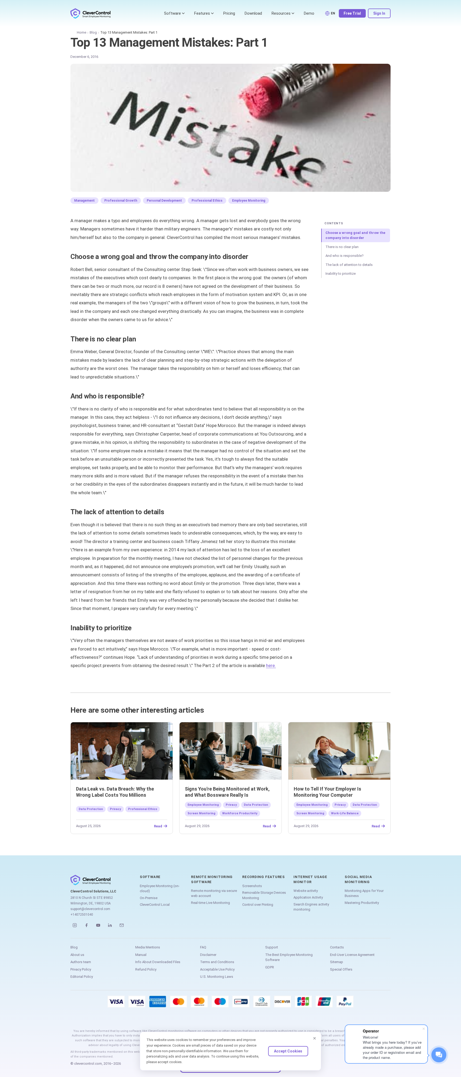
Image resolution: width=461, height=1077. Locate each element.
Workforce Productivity (239, 813)
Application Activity (308, 897)
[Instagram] (74, 925)
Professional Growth (120, 200)
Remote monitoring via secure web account (214, 893)
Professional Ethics (207, 200)
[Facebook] (86, 925)
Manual (140, 955)
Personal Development (164, 200)
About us (77, 955)
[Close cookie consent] (314, 1038)
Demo (309, 13)
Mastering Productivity (362, 903)
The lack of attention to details (349, 265)
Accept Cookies (288, 1051)
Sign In (379, 13)
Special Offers (341, 969)
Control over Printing (257, 905)
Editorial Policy (81, 977)
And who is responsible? (344, 256)
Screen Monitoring (201, 813)
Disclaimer (208, 955)
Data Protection (91, 809)
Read (158, 826)
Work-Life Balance (345, 813)
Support (271, 947)
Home (81, 32)
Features (202, 13)
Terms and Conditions (217, 962)
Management (84, 200)
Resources (281, 13)
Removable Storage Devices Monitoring (264, 895)
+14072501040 (81, 914)
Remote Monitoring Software (212, 879)
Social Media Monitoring (358, 879)
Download (253, 13)
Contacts (337, 947)
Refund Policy (145, 969)
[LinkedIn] (110, 925)
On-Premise (148, 898)
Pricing (229, 13)
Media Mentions (147, 947)
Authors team (80, 962)
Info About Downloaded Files (157, 962)
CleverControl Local (155, 905)
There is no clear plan (342, 247)
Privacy (115, 809)
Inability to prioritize (340, 274)
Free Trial (352, 13)
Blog (93, 32)
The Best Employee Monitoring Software (289, 957)
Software (172, 13)
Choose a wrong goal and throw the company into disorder (355, 235)
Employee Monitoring (248, 200)
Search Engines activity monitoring (311, 907)
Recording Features (263, 877)
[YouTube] (98, 925)
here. (271, 665)
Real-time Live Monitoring (210, 903)
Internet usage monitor (310, 879)
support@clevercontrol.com (90, 909)
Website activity (305, 891)
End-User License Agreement (352, 955)
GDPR (269, 967)
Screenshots (252, 886)
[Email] (121, 925)
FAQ (203, 947)
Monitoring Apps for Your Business (364, 893)
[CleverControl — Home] (90, 13)
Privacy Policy (80, 969)
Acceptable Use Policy (217, 969)
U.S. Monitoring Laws (216, 977)
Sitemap (336, 962)
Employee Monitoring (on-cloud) (160, 888)
